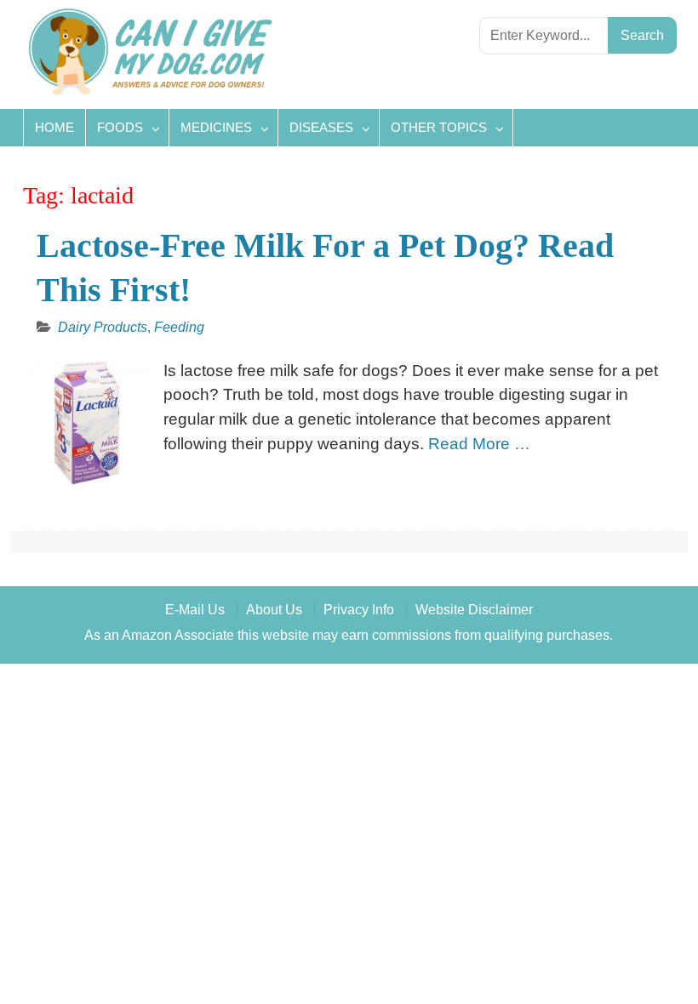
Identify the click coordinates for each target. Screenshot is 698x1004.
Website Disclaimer (474, 609)
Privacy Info (358, 609)
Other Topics (439, 127)
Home (54, 127)
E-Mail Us (195, 609)
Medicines (216, 127)
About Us (274, 609)
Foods (120, 127)
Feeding (179, 327)
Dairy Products (102, 327)
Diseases (321, 127)
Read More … (479, 444)
